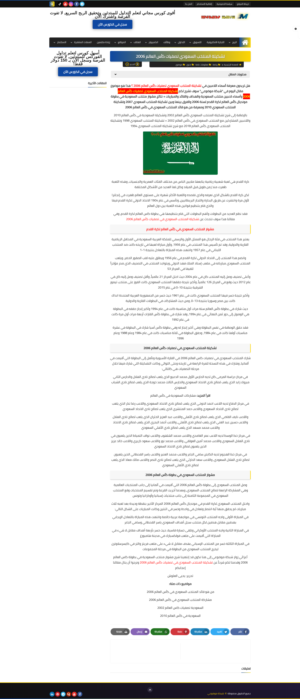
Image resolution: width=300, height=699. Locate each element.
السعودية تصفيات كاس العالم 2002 (180, 608)
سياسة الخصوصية (224, 4)
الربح (234, 42)
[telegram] (82, 4)
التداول (181, 42)
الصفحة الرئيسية (231, 64)
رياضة (215, 64)
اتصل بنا (188, 4)
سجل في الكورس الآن (112, 24)
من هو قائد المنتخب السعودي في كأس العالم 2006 (180, 592)
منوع (189, 64)
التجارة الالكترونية (215, 42)
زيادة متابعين (103, 42)
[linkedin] (52, 694)
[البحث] (52, 4)
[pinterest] (57, 694)
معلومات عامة (201, 64)
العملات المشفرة (83, 42)
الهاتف (137, 42)
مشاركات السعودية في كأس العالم (173, 395)
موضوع (179, 64)
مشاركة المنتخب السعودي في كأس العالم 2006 (180, 600)
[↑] (150, 689)
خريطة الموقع (243, 4)
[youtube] (65, 4)
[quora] (68, 694)
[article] (147, 651)
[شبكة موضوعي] (225, 16)
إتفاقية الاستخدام (204, 4)
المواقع (122, 42)
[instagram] (71, 4)
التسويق (197, 42)
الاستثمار (61, 42)
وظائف (166, 42)
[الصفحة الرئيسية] (245, 42)
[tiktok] (59, 4)
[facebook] (76, 4)
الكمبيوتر (153, 42)
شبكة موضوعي (211, 91)
